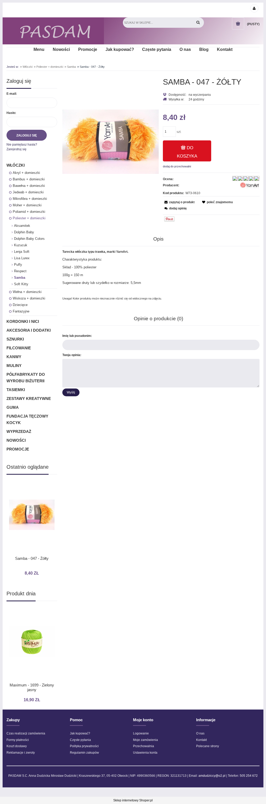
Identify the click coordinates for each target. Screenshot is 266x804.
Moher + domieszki (27, 205)
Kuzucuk (20, 245)
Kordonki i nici (22, 321)
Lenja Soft (21, 252)
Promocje (17, 449)
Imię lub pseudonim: (77, 336)
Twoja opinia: (71, 355)
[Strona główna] (55, 30)
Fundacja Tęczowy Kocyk (27, 419)
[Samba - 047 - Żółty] (110, 141)
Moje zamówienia (145, 740)
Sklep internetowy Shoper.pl (133, 800)
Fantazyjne (21, 311)
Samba (19, 278)
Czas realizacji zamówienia (25, 733)
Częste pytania (80, 740)
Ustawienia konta (145, 752)
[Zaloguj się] (254, 8)
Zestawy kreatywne (28, 398)
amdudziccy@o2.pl (211, 776)
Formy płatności (17, 740)
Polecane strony (207, 746)
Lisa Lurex (22, 258)
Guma (12, 407)
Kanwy (13, 357)
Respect (20, 271)
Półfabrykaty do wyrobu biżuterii (25, 377)
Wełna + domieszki (27, 292)
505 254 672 (249, 776)
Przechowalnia (143, 746)
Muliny (14, 365)
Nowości (16, 440)
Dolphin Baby (24, 232)
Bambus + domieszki (29, 179)
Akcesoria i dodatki (28, 330)
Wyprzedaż (18, 431)
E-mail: (11, 94)
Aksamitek (22, 226)
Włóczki (15, 165)
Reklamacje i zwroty (20, 752)
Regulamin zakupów (84, 752)
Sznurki (15, 339)
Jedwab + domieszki (28, 192)
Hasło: (11, 113)
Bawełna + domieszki (29, 186)
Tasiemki (15, 389)
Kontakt (201, 740)
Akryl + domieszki (26, 173)
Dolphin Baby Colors (29, 239)
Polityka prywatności (84, 746)
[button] (179, 202)
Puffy (18, 265)
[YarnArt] (249, 186)
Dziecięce (20, 305)
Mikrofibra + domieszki (30, 199)
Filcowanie (18, 348)
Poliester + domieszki (29, 218)
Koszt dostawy (16, 746)
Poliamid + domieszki (29, 212)
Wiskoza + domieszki (29, 298)
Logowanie (141, 733)
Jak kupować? (80, 733)
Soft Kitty (21, 284)
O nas (200, 733)
